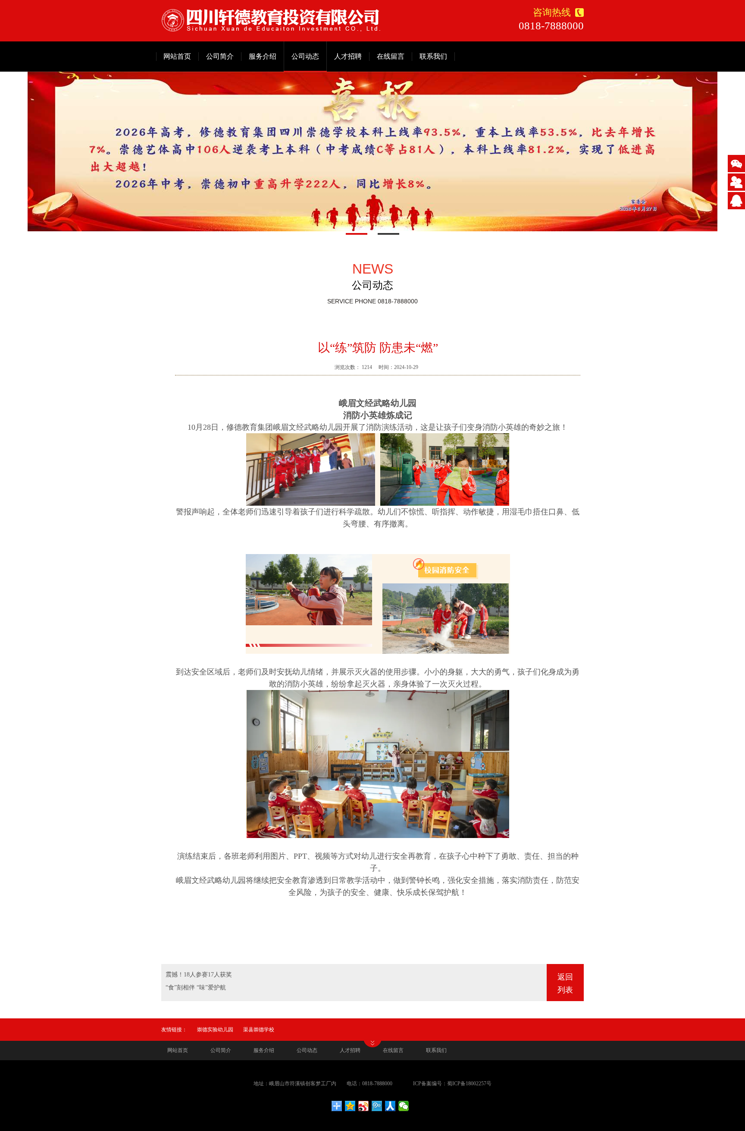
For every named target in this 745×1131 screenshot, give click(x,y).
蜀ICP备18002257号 (469, 1084)
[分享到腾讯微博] (377, 1106)
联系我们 (433, 56)
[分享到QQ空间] (350, 1106)
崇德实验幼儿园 (215, 1030)
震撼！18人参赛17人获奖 (199, 974)
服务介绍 (262, 56)
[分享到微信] (403, 1106)
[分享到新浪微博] (363, 1106)
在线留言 (390, 56)
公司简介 (220, 56)
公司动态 (305, 56)
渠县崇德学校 (258, 1030)
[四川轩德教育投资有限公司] (271, 20)
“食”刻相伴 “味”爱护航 (196, 987)
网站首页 (177, 56)
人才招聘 (348, 56)
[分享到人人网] (390, 1106)
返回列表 (565, 983)
